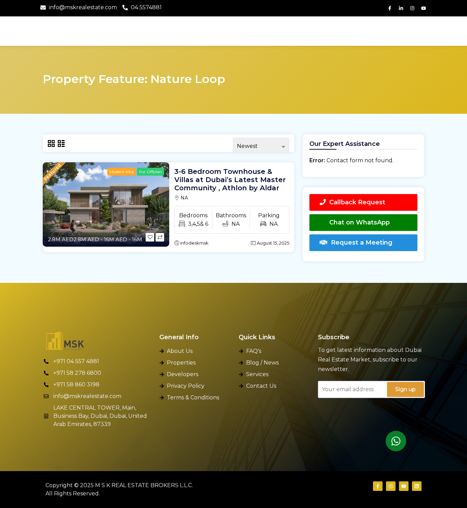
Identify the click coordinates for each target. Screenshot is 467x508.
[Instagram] (412, 8)
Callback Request (357, 202)
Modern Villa (121, 171)
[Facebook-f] (390, 8)
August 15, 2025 (273, 243)
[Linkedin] (417, 486)
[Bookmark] (150, 237)
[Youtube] (423, 8)
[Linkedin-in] (401, 8)
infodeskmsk (194, 243)
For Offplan (150, 171)
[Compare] (160, 237)
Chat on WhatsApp (359, 222)
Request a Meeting (361, 242)
